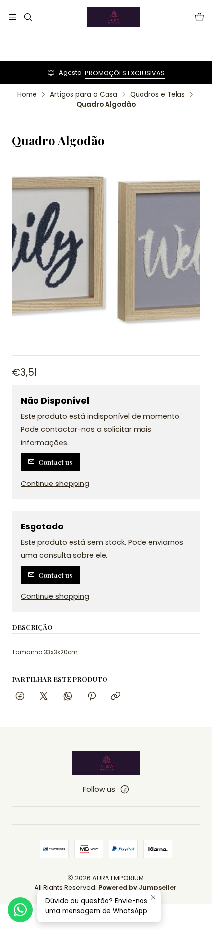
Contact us (55, 461)
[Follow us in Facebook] (125, 789)
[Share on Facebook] (20, 696)
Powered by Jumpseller (137, 887)
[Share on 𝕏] (43, 696)
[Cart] (199, 17)
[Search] (27, 17)
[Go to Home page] (113, 17)
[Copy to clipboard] (115, 696)
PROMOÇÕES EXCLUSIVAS (125, 73)
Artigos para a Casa (83, 94)
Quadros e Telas (157, 94)
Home (27, 94)
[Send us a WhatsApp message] (20, 909)
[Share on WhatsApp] (68, 696)
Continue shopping (55, 483)
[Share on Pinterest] (91, 696)
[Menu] (12, 17)
